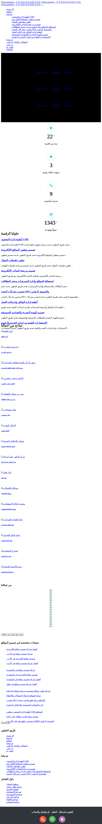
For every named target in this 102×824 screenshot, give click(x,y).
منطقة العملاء (41, 72)
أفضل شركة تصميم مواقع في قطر (21, 684)
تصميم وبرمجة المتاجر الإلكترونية (26, 24)
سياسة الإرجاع (12, 797)
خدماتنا (9, 14)
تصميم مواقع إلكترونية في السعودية (22, 675)
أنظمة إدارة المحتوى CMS (23, 17)
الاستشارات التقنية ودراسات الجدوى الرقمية (31, 37)
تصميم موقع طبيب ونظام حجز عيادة (22, 716)
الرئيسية (10, 9)
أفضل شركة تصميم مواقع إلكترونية (21, 649)
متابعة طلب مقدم (14, 787)
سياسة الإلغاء (12, 799)
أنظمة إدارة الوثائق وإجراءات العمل (27, 32)
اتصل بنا (9, 751)
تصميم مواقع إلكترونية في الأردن (20, 658)
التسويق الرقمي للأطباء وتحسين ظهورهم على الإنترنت (30, 721)
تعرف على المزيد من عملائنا (12, 635)
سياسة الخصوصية (14, 794)
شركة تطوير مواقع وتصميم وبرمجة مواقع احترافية (28, 691)
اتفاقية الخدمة (12, 789)
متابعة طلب (56, 72)
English (47, 4)
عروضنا (9, 39)
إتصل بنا (9, 47)
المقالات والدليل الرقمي (16, 42)
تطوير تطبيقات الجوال (21, 22)
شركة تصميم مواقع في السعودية (20, 670)
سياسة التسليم (12, 802)
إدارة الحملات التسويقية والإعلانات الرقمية (24, 705)
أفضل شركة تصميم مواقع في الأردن (22, 663)
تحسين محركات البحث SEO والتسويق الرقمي (32, 29)
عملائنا (9, 12)
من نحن (9, 45)
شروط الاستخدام (13, 792)
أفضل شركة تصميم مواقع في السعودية (23, 679)
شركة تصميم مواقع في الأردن (19, 654)
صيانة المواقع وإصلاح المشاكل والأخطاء (23, 695)
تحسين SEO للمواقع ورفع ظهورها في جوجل (25, 700)
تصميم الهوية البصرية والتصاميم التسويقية (30, 34)
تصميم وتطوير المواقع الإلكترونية (26, 19)
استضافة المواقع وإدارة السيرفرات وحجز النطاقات (34, 27)
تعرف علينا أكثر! (69, 72)
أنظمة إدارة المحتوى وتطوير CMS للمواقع (24, 712)
